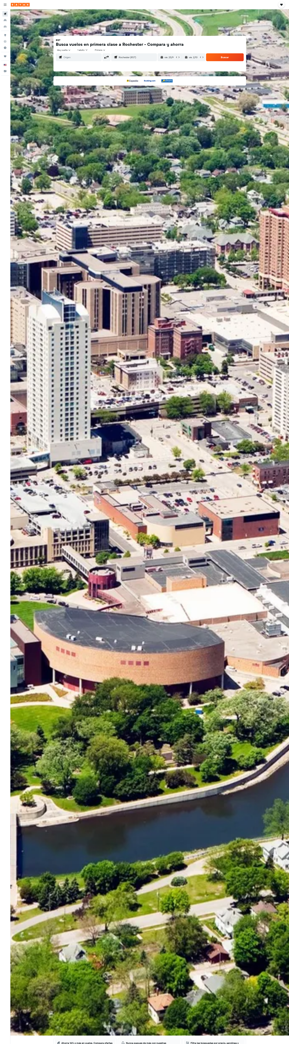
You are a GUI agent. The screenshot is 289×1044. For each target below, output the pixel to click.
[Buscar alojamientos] (5, 20)
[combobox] (64, 50)
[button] (5, 4)
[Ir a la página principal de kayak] (20, 4)
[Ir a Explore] (5, 35)
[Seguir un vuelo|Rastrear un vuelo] (5, 41)
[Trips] (5, 56)
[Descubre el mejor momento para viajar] (5, 48)
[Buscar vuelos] (5, 14)
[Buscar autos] (5, 27)
